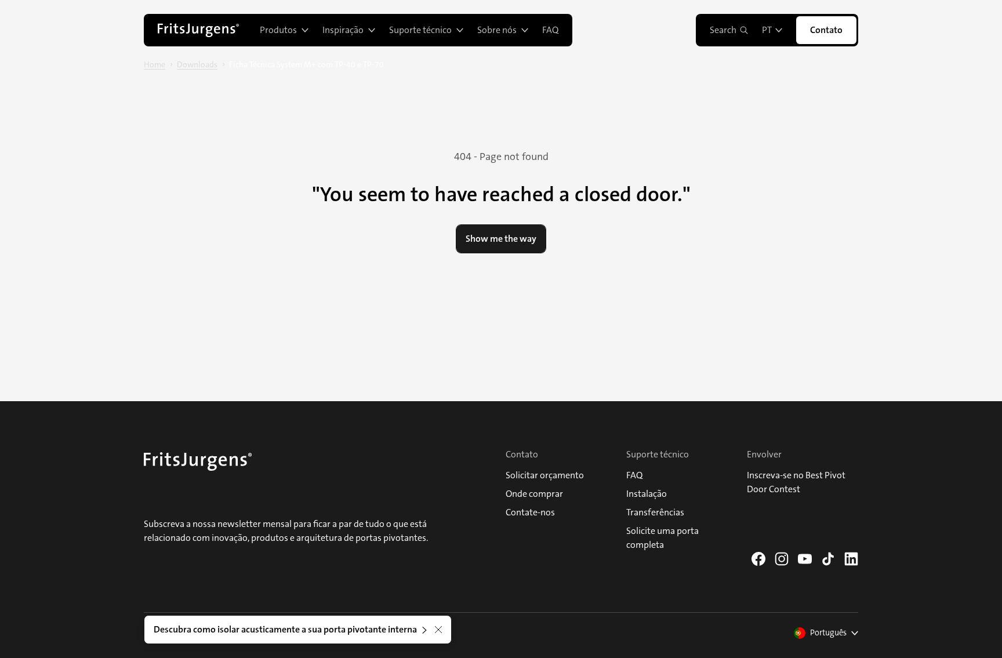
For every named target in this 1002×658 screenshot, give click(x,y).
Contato (826, 30)
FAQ (550, 30)
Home (154, 64)
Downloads (197, 64)
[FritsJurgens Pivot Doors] (198, 30)
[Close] (438, 629)
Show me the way (501, 238)
